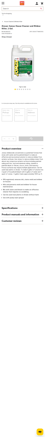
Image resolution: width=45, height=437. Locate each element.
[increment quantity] (13, 139)
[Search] (41, 9)
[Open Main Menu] (3, 3)
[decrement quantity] (4, 139)
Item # (6, 33)
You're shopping (7, 13)
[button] (37, 3)
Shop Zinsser (7, 37)
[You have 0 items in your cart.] (42, 3)
